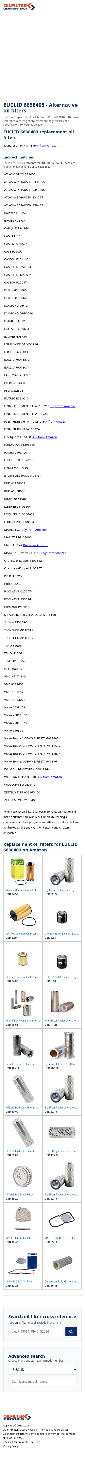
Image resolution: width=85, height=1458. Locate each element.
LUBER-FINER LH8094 (19, 522)
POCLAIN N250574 (17, 599)
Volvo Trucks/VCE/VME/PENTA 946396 (30, 761)
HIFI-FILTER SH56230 (18, 460)
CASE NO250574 (15, 244)
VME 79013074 (14, 700)
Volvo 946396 (13, 730)
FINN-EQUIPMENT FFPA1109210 (27, 406)
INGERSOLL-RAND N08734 (23, 475)
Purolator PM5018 (17, 607)
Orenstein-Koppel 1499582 (23, 560)
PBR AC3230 (13, 584)
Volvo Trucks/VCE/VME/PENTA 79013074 (32, 754)
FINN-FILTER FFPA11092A (22, 429)
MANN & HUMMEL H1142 (22, 553)
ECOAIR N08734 (15, 336)
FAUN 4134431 (15, 383)
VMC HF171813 (15, 676)
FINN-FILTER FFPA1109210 (23, 421)
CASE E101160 (14, 236)
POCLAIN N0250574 (18, 591)
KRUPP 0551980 (15, 499)
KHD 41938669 (14, 491)
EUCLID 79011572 (17, 359)
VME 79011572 (14, 692)
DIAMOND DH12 (16, 305)
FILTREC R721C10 (16, 398)
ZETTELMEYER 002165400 (22, 792)
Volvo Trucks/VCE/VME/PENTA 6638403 (31, 738)
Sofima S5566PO (15, 622)
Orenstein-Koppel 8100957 (23, 568)
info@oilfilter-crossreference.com (21, 1442)
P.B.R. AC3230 (14, 576)
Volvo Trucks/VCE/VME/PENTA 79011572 (32, 746)
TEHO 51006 (13, 645)
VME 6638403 (14, 684)
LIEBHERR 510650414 (19, 514)
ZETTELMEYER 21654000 (21, 800)
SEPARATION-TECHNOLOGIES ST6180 (30, 615)
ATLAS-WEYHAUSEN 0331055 (24, 182)
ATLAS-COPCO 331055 (20, 174)
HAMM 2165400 (15, 452)
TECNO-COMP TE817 (18, 630)
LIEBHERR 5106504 (17, 506)
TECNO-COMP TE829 (18, 638)
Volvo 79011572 (15, 715)
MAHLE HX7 (12, 530)
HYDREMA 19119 (16, 468)
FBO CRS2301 (13, 390)
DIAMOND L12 (14, 321)
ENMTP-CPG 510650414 (21, 344)
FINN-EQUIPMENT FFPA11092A (26, 414)
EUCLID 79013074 (17, 367)
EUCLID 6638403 (16, 352)
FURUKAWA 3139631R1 (20, 444)
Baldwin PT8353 (15, 213)
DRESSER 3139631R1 (18, 329)
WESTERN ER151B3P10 (20, 777)
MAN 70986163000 (18, 537)
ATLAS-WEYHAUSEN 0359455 (24, 190)
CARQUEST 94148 (16, 228)
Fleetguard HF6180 (17, 437)
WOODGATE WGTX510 (19, 784)
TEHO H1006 (13, 653)
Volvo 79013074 (15, 723)
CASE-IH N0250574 (17, 267)
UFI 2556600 (13, 669)
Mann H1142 (13, 545)
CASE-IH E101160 (16, 259)
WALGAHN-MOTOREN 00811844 (27, 769)
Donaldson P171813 (18, 145)
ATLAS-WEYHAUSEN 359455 (23, 205)
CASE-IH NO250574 (18, 275)
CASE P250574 (14, 251)
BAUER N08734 (15, 220)
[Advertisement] (42, 56)
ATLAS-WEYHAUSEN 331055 (23, 197)
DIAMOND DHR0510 (18, 313)
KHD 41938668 (14, 483)
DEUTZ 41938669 (16, 298)
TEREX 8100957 (15, 661)
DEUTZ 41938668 (16, 290)
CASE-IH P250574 (16, 282)
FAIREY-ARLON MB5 (18, 375)
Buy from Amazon (45, 145)
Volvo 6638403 (14, 707)
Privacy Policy (10, 1446)
